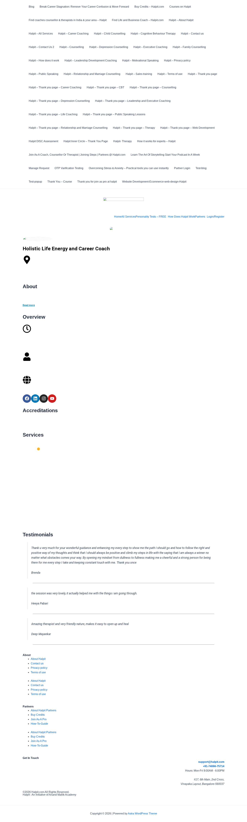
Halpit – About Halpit (181, 20)
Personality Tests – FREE (151, 216)
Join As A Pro (39, 719)
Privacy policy (39, 667)
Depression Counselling (38, 471)
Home (117, 216)
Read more (29, 305)
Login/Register (215, 216)
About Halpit (38, 658)
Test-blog (201, 168)
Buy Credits (38, 714)
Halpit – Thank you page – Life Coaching (53, 114)
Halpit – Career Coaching (73, 33)
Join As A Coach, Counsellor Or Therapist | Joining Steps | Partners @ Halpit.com (77, 154)
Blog (31, 6)
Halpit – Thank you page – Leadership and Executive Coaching (133, 100)
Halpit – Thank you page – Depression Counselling (59, 100)
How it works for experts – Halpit (156, 141)
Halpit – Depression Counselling (108, 47)
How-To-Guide (39, 723)
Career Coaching (34, 506)
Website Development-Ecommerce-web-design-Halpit (154, 181)
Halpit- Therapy (122, 141)
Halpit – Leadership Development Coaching (91, 60)
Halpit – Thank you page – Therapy (134, 127)
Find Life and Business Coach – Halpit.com (137, 20)
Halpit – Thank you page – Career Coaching (55, 87)
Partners (200, 216)
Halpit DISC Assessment (43, 141)
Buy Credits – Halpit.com (149, 6)
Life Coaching (32, 457)
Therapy (29, 489)
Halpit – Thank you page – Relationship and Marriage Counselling (68, 127)
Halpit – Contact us (192, 33)
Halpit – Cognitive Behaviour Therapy (153, 33)
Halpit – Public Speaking (43, 74)
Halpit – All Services (41, 33)
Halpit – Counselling (71, 47)
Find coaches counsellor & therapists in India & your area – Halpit (68, 20)
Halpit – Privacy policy (177, 60)
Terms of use (38, 672)
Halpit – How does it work (44, 60)
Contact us (37, 663)
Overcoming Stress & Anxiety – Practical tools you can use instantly (129, 168)
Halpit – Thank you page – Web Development (187, 127)
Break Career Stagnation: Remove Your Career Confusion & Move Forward (84, 6)
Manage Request (39, 168)
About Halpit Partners (43, 710)
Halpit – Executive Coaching (150, 47)
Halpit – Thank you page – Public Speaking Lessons (114, 114)
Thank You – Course (59, 181)
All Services (128, 216)
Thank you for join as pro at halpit (97, 181)
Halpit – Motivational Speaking (140, 60)
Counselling (31, 440)
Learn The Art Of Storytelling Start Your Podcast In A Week (165, 154)
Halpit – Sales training (139, 74)
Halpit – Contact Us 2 (41, 47)
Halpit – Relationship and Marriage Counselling (92, 74)
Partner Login (182, 168)
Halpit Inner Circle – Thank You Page (86, 141)
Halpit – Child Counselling (109, 33)
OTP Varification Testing (69, 168)
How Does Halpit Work (181, 216)
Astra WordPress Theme (142, 813)
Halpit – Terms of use (169, 74)
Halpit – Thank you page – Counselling (153, 87)
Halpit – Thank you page (202, 74)
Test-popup (35, 181)
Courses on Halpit (180, 6)
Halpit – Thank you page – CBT (105, 87)
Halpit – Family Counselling (189, 47)
